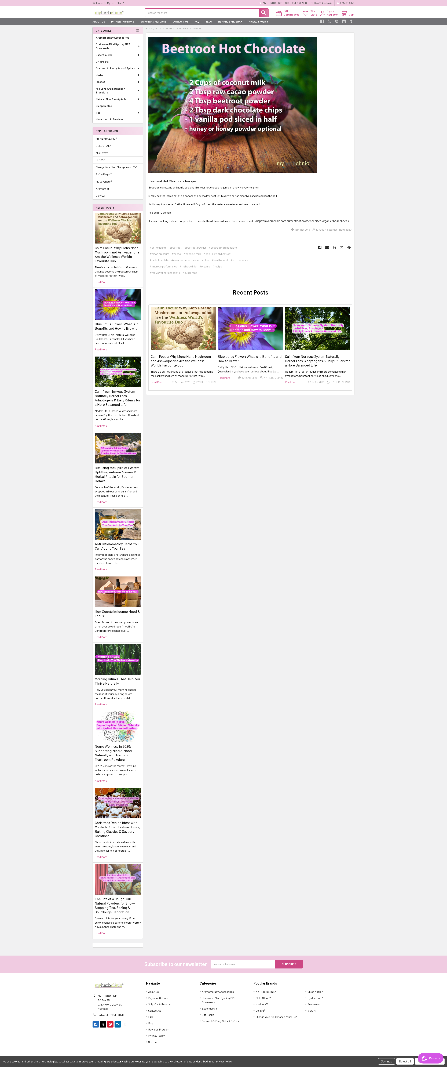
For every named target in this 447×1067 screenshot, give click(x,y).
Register (332, 14)
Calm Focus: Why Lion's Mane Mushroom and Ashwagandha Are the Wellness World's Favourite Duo (117, 254)
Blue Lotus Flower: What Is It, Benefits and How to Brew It (117, 326)
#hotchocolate (239, 260)
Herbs (99, 75)
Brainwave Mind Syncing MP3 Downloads (113, 46)
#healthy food (220, 260)
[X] (329, 21)
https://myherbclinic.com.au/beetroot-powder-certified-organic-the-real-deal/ (302, 221)
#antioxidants (158, 247)
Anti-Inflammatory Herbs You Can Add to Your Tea (117, 546)
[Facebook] (322, 21)
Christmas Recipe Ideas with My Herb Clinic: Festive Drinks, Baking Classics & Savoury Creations (117, 829)
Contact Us (180, 21)
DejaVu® (100, 160)
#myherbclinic (188, 266)
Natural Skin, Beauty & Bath (112, 99)
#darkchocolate (159, 260)
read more (101, 282)
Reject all (405, 1061)
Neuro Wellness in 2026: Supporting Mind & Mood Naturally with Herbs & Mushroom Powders (113, 752)
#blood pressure (159, 253)
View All (100, 195)
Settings (386, 1061)
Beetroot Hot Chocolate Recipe (172, 181)
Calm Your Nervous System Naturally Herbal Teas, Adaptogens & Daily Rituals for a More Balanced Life (117, 398)
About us (99, 21)
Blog (209, 21)
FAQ (197, 21)
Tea (98, 112)
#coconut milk (192, 253)
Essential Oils (104, 54)
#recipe (217, 266)
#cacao (176, 253)
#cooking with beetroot (218, 253)
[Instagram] (344, 21)
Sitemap (153, 1042)
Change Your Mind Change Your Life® (116, 167)
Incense (100, 81)
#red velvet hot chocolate (165, 272)
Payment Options (122, 21)
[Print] (334, 247)
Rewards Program (230, 21)
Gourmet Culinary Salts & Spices (115, 68)
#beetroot (175, 247)
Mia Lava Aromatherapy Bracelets (110, 90)
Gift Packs (102, 61)
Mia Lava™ (102, 152)
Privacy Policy (258, 21)
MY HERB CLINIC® (106, 138)
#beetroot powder (195, 247)
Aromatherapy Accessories (112, 37)
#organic (204, 266)
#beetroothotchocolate (223, 247)
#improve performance (163, 266)
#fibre (205, 260)
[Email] (327, 247)
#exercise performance (185, 260)
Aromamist (102, 188)
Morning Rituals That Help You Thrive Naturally (117, 681)
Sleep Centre (104, 105)
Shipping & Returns (153, 21)
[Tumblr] (351, 21)
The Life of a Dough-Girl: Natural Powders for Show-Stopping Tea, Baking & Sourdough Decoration (115, 905)
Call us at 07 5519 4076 (111, 1015)
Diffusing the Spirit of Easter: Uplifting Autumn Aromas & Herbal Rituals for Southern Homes (117, 474)
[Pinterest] (337, 21)
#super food (190, 272)
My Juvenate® (104, 181)
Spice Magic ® (104, 174)
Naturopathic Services (109, 119)
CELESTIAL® (103, 145)
